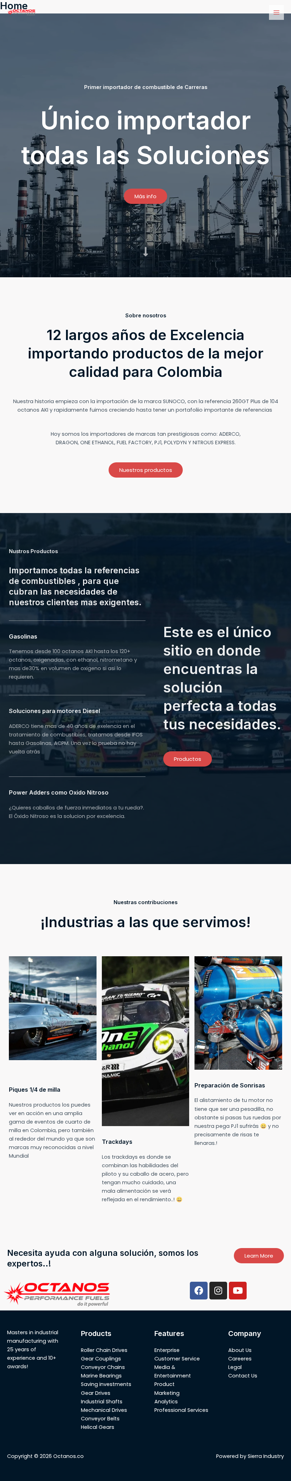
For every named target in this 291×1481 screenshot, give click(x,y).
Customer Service (177, 1358)
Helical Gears (97, 1427)
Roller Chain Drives (104, 1350)
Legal (235, 1367)
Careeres (240, 1358)
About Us (240, 1350)
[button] (145, 196)
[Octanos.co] (21, 12)
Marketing (167, 1393)
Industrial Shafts (101, 1401)
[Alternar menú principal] (276, 12)
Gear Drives (95, 1393)
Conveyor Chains (103, 1367)
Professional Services (181, 1410)
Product (164, 1384)
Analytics (166, 1401)
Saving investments (106, 1384)
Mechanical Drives (104, 1410)
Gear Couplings (101, 1358)
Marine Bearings (101, 1375)
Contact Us (242, 1375)
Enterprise (167, 1350)
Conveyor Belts (100, 1418)
